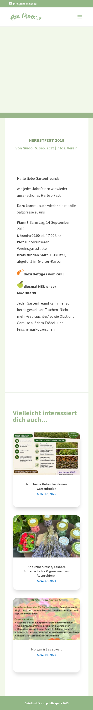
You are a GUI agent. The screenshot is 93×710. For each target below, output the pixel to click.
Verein (72, 148)
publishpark (54, 703)
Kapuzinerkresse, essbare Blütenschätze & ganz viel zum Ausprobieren (47, 571)
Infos (61, 148)
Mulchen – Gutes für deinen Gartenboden (46, 486)
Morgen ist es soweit (46, 649)
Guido (28, 148)
